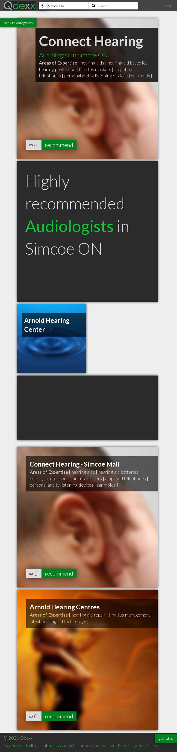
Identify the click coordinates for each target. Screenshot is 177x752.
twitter (32, 745)
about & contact (59, 745)
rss (155, 745)
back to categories (18, 23)
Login (169, 5)
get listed (120, 745)
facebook (12, 745)
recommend (59, 144)
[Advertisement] (87, 408)
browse (140, 745)
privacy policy (92, 745)
